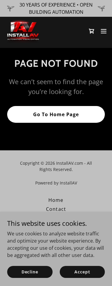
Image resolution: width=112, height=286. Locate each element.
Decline (30, 272)
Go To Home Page (56, 114)
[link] (23, 31)
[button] (92, 31)
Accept (82, 272)
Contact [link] (56, 209)
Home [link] (55, 200)
